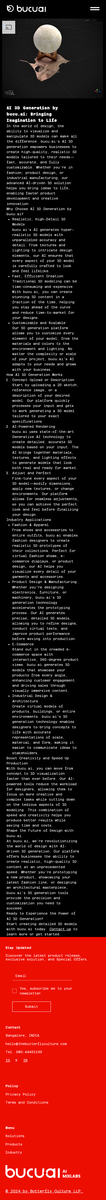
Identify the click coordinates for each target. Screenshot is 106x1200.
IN (25, 1060)
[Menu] (95, 9)
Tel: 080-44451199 (23, 1052)
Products (13, 1144)
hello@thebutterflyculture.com (36, 1044)
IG (8, 1060)
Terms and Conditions (26, 1102)
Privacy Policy (21, 1094)
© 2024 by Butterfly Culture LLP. (44, 1191)
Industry (13, 1152)
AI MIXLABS (71, 1173)
